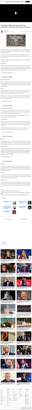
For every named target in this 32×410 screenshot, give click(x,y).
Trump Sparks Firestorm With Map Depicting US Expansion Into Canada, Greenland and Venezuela (24, 343)
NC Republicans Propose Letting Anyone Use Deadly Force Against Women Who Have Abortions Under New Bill (8, 343)
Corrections (14, 397)
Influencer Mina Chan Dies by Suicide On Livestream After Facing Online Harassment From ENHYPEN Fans (7, 260)
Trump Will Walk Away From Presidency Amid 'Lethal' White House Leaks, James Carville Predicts (8, 356)
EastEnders (4, 49)
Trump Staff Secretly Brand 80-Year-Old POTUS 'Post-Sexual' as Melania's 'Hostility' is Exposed (24, 384)
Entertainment (2, 400)
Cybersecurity (8, 397)
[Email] (29, 31)
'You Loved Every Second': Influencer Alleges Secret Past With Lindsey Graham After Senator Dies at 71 (24, 302)
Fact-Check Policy (15, 400)
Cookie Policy (14, 396)
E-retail (7, 391)
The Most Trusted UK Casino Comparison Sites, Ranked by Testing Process (23, 202)
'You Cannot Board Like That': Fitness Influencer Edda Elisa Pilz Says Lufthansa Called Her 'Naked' (7, 315)
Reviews (2, 404)
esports (8, 401)
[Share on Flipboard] (26, 31)
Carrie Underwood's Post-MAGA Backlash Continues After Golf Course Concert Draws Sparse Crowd (23, 260)
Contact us (14, 392)
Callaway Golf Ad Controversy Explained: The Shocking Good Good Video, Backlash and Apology (24, 315)
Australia (20, 391)
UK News (2, 392)
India (19, 392)
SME (1, 396)
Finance (8, 396)
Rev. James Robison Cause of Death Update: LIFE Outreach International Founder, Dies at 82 (8, 384)
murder (21, 97)
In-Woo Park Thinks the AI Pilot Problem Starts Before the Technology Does (23, 207)
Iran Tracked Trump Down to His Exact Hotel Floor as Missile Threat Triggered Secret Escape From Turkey (24, 274)
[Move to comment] (30, 31)
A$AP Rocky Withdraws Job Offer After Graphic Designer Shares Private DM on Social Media (8, 329)
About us (14, 391)
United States (20, 396)
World (1, 391)
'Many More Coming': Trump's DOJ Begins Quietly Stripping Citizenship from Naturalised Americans (8, 370)
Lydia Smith (6, 30)
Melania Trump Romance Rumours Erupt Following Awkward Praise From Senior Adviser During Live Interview (23, 329)
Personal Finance (3, 397)
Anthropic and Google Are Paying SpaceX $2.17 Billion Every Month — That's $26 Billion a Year (24, 356)
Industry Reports (9, 405)
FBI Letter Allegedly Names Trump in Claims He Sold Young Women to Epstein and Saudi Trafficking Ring (8, 288)
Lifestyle (2, 401)
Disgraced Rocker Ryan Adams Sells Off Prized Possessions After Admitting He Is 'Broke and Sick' (7, 274)
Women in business (9, 400)
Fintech (8, 404)
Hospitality (8, 392)
